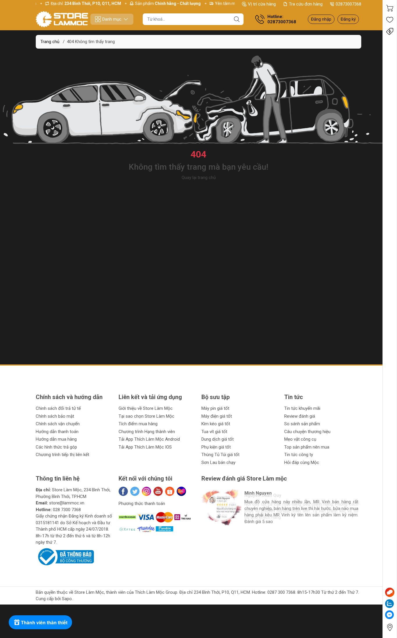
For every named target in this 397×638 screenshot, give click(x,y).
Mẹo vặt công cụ (300, 439)
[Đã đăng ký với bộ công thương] (65, 556)
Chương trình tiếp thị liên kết (62, 454)
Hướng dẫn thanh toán (57, 431)
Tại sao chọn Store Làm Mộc (146, 416)
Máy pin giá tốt (215, 408)
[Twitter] (135, 491)
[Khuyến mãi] (389, 31)
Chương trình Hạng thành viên (147, 431)
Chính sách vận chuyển (58, 423)
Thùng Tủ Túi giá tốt (220, 454)
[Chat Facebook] (389, 614)
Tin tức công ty (298, 454)
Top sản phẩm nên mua (306, 447)
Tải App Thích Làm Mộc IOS (145, 447)
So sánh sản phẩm (302, 423)
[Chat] (389, 592)
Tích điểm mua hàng (138, 423)
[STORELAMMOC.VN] (62, 19)
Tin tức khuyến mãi (302, 408)
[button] (212, 532)
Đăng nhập (321, 19)
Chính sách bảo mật (55, 416)
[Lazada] (181, 491)
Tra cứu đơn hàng (306, 4)
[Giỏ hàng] (389, 8)
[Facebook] (123, 491)
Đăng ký (348, 19)
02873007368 (348, 4)
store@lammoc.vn (66, 503)
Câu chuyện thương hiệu (307, 431)
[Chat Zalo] (389, 603)
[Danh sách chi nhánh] (389, 627)
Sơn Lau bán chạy (218, 462)
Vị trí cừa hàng (262, 4)
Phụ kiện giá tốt (216, 447)
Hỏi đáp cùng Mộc (301, 462)
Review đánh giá (299, 416)
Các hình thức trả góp (56, 447)
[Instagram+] (146, 491)
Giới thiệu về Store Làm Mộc (146, 408)
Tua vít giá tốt (214, 431)
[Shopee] (169, 491)
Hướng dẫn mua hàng (56, 439)
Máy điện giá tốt (216, 416)
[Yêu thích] (389, 19)
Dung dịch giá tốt (217, 439)
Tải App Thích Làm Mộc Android (149, 439)
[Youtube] (158, 491)
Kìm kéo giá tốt (215, 423)
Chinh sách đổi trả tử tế (58, 408)
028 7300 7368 (67, 509)
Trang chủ (49, 41)
